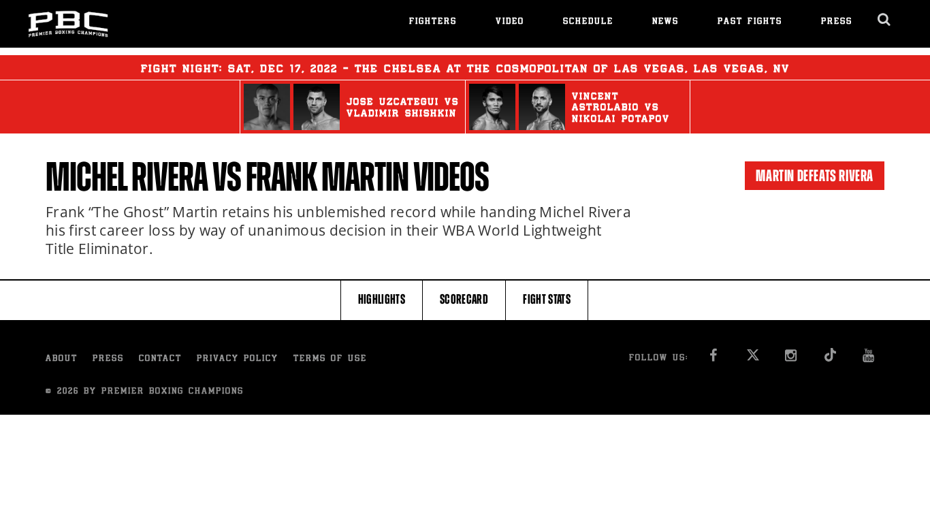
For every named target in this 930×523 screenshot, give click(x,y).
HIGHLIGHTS (382, 299)
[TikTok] (830, 359)
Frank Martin (327, 177)
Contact (160, 359)
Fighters (433, 22)
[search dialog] (885, 19)
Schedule (588, 22)
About (62, 359)
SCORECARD (464, 299)
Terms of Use (330, 359)
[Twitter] (752, 359)
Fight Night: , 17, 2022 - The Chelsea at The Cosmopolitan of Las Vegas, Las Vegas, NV (465, 69)
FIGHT (547, 299)
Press (836, 22)
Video (510, 22)
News (665, 22)
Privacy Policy (237, 359)
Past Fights (750, 22)
